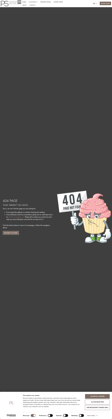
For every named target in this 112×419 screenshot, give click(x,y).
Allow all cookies (97, 396)
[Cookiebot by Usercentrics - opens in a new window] (11, 415)
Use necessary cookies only (97, 407)
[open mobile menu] (19, 2)
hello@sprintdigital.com (16, 217)
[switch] (50, 415)
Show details (91, 415)
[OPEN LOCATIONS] (37, 2)
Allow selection (97, 402)
